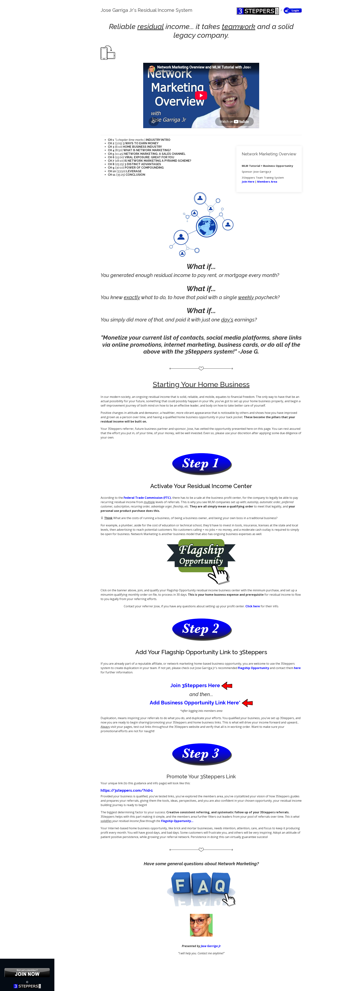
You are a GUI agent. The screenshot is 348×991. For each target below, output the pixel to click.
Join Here (248, 181)
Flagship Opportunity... (177, 821)
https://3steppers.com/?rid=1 (127, 790)
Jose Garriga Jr (211, 946)
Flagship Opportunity (253, 668)
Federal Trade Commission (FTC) (147, 498)
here (297, 668)
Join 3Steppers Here (195, 685)
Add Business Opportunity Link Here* (196, 703)
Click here (252, 606)
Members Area (267, 181)
